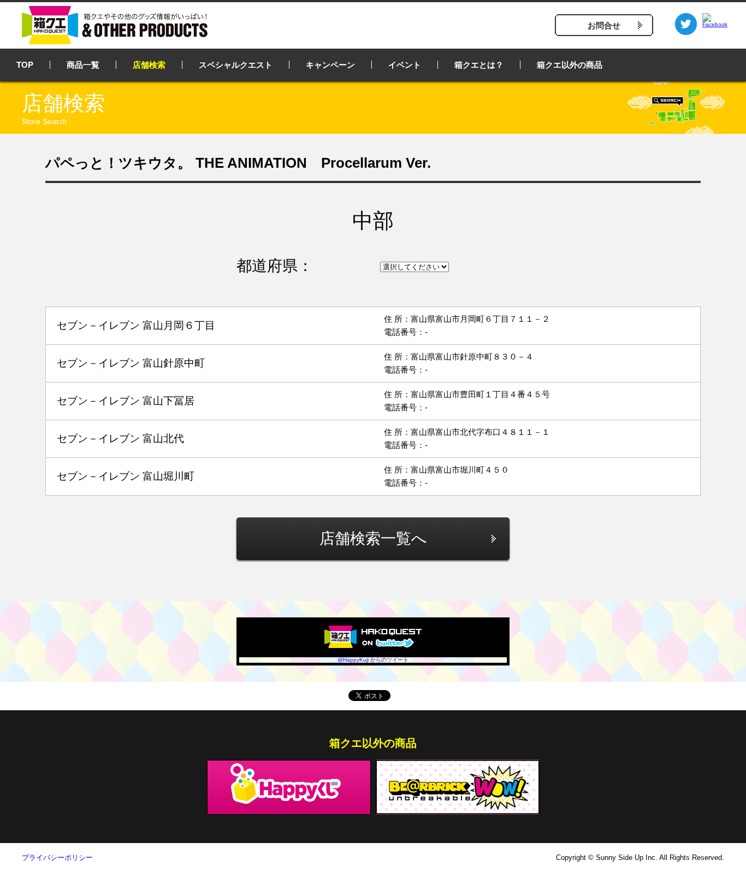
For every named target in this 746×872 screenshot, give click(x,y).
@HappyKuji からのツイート (373, 660)
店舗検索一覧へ (373, 538)
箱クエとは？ (479, 64)
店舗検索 (149, 64)
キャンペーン (330, 64)
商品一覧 (83, 64)
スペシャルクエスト (236, 64)
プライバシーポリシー (57, 857)
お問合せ (604, 25)
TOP (24, 64)
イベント (404, 64)
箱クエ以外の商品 (569, 64)
